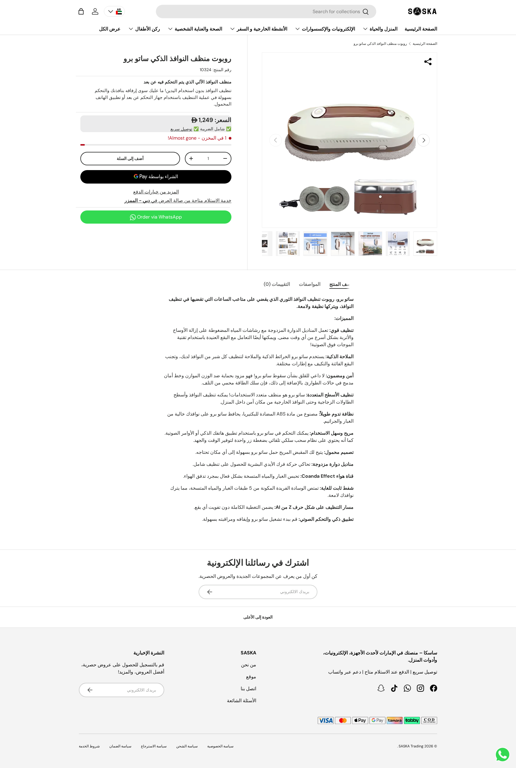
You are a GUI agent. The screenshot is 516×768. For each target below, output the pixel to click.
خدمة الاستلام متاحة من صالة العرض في (178, 200)
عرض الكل (110, 29)
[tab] (341, 284)
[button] (81, 11)
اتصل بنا (248, 688)
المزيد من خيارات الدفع (156, 192)
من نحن (248, 665)
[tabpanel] (258, 412)
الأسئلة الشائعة (241, 700)
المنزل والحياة (383, 29)
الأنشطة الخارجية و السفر (262, 29)
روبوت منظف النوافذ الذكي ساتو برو (380, 43)
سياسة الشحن (187, 746)
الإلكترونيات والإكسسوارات (328, 29)
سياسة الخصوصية (220, 746)
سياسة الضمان (120, 746)
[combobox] (266, 11)
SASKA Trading (411, 746)
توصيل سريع (181, 129)
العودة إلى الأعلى (258, 617)
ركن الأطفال (147, 29)
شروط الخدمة (89, 746)
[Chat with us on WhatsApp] (502, 754)
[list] (349, 140)
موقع (251, 677)
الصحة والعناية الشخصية (198, 29)
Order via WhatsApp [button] (159, 217)
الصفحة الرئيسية (421, 29)
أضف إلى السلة (130, 158)
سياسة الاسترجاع (154, 746)
